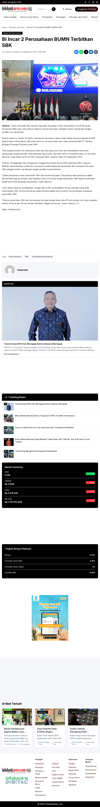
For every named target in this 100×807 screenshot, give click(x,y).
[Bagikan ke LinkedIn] (91, 52)
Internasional (40, 795)
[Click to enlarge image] (50, 90)
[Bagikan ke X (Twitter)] (86, 52)
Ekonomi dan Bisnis (29, 17)
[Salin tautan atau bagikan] (96, 52)
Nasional (43, 712)
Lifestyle (55, 764)
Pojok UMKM (57, 778)
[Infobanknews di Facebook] (85, 2)
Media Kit (72, 785)
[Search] (54, 9)
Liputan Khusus (58, 782)
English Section (58, 775)
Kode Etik (72, 774)
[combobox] (46, 9)
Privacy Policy (74, 777)
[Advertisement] (50, 232)
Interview (55, 785)
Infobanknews (91, 766)
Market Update (78, 712)
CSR (53, 771)
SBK (26, 257)
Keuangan (61, 17)
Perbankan (47, 17)
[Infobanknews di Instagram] (93, 2)
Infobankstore (90, 770)
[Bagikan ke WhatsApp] (81, 52)
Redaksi (72, 764)
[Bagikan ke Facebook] (76, 52)
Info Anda (56, 767)
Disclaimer (73, 781)
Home (4, 27)
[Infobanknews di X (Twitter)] (89, 2)
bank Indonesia (15, 257)
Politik (37, 788)
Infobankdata (90, 773)
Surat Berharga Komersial (42, 257)
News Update (10, 17)
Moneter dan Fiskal (78, 17)
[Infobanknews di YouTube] (97, 2)
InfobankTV (90, 777)
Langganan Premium (86, 9)
